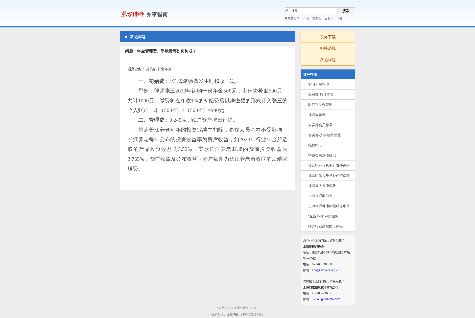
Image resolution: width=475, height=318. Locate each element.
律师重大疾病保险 (322, 186)
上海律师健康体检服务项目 (329, 206)
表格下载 (328, 37)
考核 (340, 18)
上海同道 (233, 314)
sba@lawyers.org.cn (325, 270)
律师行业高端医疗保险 (325, 226)
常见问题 (328, 60)
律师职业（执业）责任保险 (329, 165)
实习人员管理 (318, 84)
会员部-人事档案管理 (324, 135)
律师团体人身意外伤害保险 (329, 176)
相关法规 (328, 48)
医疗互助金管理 (320, 105)
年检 (306, 18)
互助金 (316, 18)
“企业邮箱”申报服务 (323, 216)
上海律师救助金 (320, 196)
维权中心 (315, 145)
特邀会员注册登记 (322, 155)
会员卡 (329, 18)
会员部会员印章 (320, 125)
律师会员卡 (317, 115)
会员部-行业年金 (321, 94)
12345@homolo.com (326, 299)
